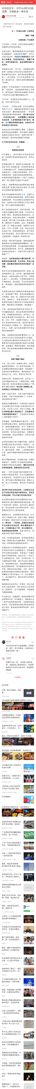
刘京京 (10, 109)
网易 (3, 2)
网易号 (9, 2)
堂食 (7, 122)
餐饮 (20, 56)
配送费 (22, 194)
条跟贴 (17, 677)
